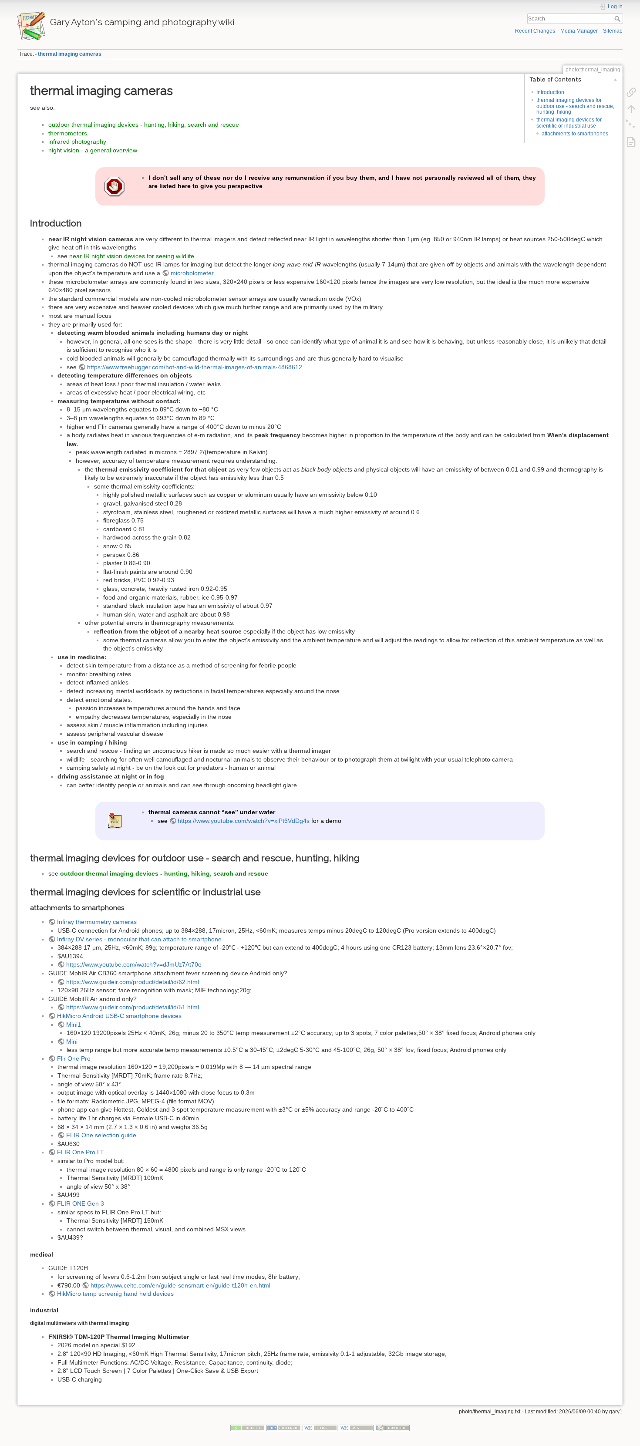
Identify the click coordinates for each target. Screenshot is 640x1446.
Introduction (550, 92)
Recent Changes (535, 31)
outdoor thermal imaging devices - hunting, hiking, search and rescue (143, 124)
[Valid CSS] (356, 1428)
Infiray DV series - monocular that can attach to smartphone (139, 939)
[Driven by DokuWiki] (392, 1428)
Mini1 (73, 1024)
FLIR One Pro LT (80, 1152)
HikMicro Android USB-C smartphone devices (119, 1015)
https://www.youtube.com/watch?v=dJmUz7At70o (134, 964)
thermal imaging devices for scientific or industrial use (569, 122)
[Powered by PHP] (283, 1428)
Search (618, 19)
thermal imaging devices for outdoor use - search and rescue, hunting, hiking (575, 106)
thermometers (67, 133)
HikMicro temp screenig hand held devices (115, 1293)
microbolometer (192, 273)
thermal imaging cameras (69, 54)
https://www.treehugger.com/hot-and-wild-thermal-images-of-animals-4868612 (194, 367)
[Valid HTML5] (320, 1428)
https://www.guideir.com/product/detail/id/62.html (132, 981)
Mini (71, 1041)
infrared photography (77, 141)
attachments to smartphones (575, 134)
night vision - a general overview (92, 150)
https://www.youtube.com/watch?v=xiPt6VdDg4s (244, 820)
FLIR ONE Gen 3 (80, 1203)
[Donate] (247, 1428)
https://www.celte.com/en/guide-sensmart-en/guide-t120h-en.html (180, 1285)
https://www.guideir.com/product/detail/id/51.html (132, 1007)
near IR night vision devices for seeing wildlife (131, 256)
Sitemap (613, 31)
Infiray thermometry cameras (97, 921)
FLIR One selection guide (101, 1135)
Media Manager (579, 31)
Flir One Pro (74, 1058)
